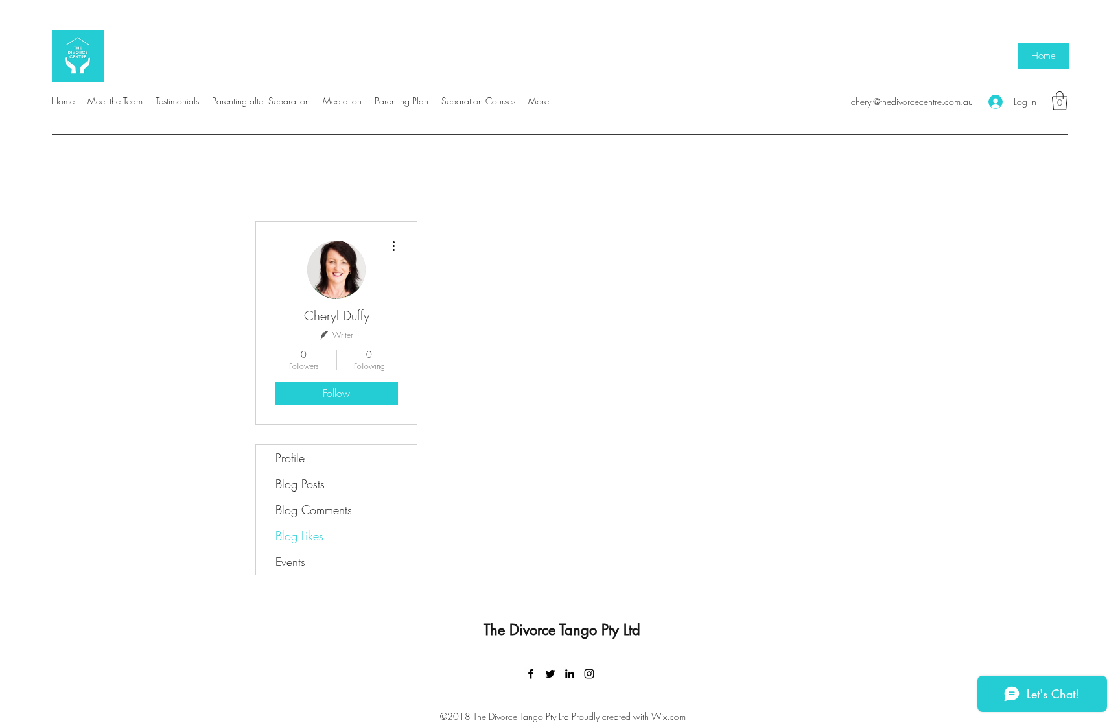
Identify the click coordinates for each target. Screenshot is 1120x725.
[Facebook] (530, 673)
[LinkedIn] (569, 673)
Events (290, 561)
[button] (1060, 100)
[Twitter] (550, 673)
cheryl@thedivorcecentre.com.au (912, 101)
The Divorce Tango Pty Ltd (562, 630)
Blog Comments (313, 509)
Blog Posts (300, 484)
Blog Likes (299, 535)
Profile (290, 458)
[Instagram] (589, 673)
